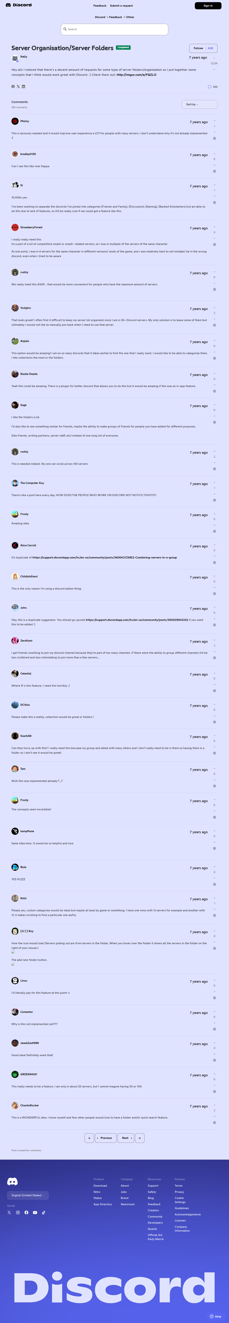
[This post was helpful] (214, 58)
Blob (23, 867)
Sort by (191, 104)
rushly (24, 272)
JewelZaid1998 (29, 1043)
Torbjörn (25, 308)
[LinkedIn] (23, 86)
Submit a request (121, 5)
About (125, 1185)
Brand (124, 1198)
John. (23, 608)
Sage (23, 405)
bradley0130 (28, 154)
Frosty (24, 514)
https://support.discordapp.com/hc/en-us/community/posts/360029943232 (137, 620)
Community (155, 1216)
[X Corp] (18, 86)
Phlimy (24, 121)
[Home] (18, 6)
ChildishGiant (29, 576)
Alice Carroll (28, 545)
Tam (22, 769)
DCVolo (25, 705)
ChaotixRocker (29, 1105)
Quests (152, 1229)
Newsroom (128, 1204)
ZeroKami (26, 640)
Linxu (23, 980)
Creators (153, 1210)
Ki (21, 185)
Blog (151, 1198)
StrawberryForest (31, 227)
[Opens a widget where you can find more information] (215, 1316)
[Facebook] (13, 86)
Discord (100, 17)
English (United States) (27, 1195)
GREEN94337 (28, 1074)
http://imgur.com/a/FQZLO (136, 75)
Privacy (179, 1192)
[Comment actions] (214, 138)
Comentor (26, 1012)
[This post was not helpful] (214, 69)
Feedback (99, 5)
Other (130, 17)
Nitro (97, 1192)
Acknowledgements (188, 1214)
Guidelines (182, 1208)
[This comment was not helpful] (214, 132)
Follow (198, 48)
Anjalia (24, 341)
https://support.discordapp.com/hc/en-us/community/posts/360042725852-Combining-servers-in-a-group (104, 557)
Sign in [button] (208, 5)
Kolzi (23, 898)
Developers (155, 1222)
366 (215, 87)
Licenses (180, 1220)
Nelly (23, 56)
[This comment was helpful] (214, 121)
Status (98, 1198)
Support (153, 1185)
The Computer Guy (32, 483)
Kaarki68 (25, 736)
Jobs (124, 1192)
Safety (152, 1192)
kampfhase (27, 831)
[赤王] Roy (26, 931)
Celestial (25, 673)
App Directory (103, 1204)
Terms (178, 1185)
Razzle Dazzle (28, 374)
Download (100, 1185)
